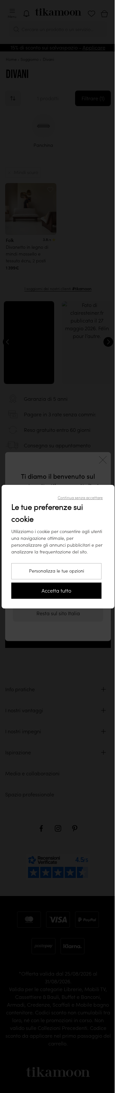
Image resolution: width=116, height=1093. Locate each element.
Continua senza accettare (80, 497)
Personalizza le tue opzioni (56, 571)
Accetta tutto (56, 590)
